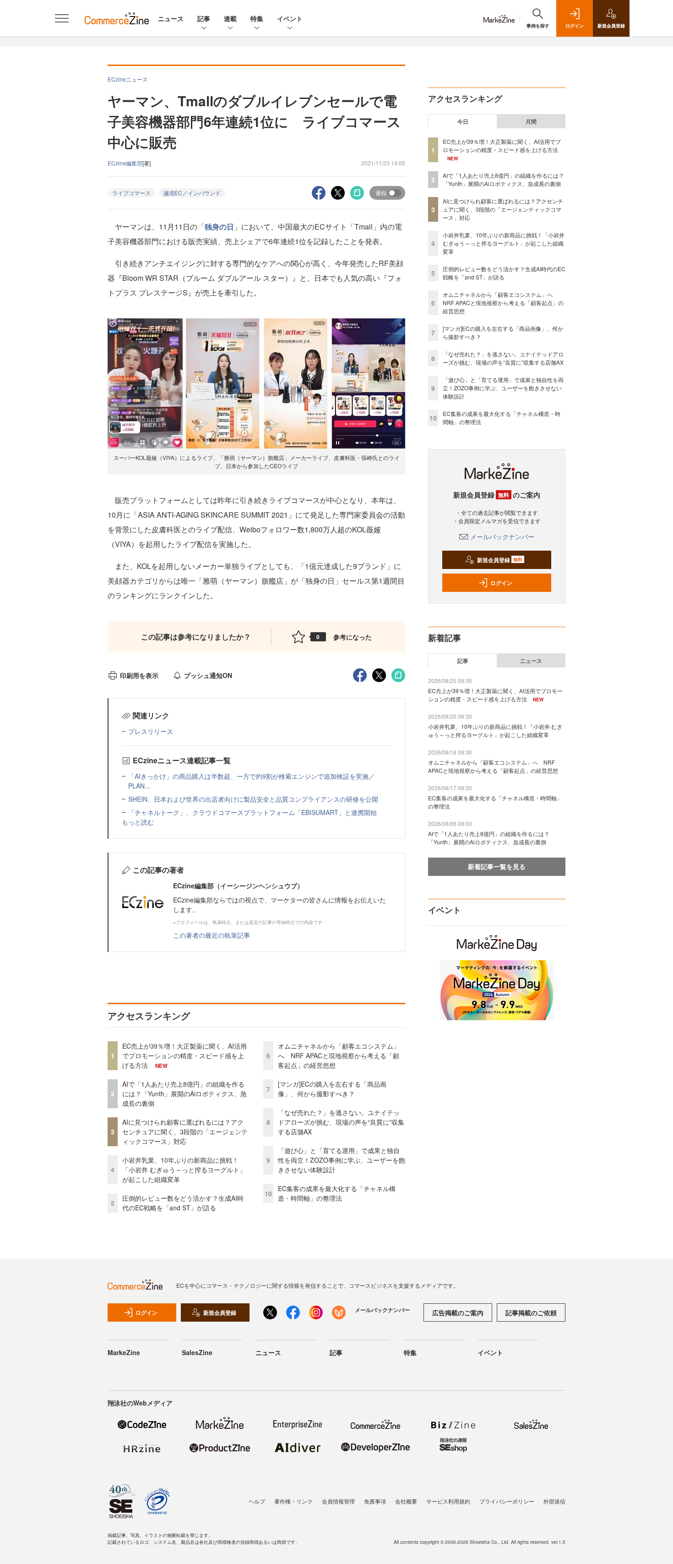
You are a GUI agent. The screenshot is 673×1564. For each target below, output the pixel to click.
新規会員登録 (499, 560)
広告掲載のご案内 (457, 1312)
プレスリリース (150, 731)
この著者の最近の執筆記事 (211, 935)
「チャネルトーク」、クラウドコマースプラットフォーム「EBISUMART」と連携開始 (252, 812)
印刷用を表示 (139, 675)
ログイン (501, 583)
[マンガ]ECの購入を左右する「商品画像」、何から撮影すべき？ (332, 1088)
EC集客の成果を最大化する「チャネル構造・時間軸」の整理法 (337, 1193)
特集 (256, 18)
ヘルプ (257, 1501)
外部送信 (554, 1501)
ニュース (171, 18)
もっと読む (138, 821)
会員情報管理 (338, 1501)
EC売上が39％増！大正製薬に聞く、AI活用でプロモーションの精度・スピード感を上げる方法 (184, 1055)
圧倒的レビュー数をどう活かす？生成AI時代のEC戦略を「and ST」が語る (183, 1202)
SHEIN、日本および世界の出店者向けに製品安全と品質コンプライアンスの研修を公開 (253, 799)
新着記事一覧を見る (497, 866)
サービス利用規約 (448, 1501)
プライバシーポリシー (506, 1501)
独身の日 (219, 226)
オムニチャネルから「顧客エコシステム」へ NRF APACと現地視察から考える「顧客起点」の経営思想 (339, 1055)
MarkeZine (124, 1352)
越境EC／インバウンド (192, 193)
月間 (531, 121)
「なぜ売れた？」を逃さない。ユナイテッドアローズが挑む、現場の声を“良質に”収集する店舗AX (341, 1122)
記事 (203, 18)
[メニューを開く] (61, 18)
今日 (462, 121)
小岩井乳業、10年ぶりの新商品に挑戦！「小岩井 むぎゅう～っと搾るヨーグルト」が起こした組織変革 (184, 1169)
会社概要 (406, 1501)
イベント (290, 18)
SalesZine (197, 1352)
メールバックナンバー (502, 536)
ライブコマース (131, 193)
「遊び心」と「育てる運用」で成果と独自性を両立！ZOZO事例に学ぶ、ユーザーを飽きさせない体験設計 (341, 1160)
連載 (230, 18)
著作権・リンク (293, 1501)
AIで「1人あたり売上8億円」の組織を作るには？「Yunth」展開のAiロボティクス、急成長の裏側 (184, 1093)
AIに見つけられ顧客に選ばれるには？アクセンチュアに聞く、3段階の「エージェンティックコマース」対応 (185, 1131)
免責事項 (375, 1501)
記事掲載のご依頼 (531, 1312)
